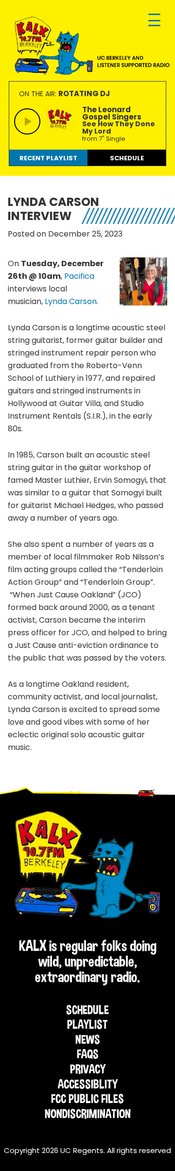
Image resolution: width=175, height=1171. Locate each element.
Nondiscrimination (88, 1113)
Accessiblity (88, 1084)
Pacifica (79, 276)
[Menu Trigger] (154, 20)
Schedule (87, 1009)
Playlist (87, 1024)
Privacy (87, 1069)
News (87, 1039)
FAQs (88, 1054)
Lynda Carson (71, 301)
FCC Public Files (87, 1098)
